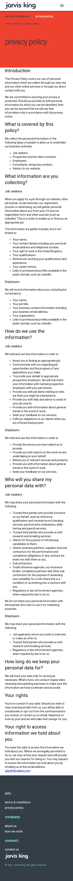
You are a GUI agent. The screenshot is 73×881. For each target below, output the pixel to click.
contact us (12, 849)
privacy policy (14, 808)
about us (11, 826)
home (8, 23)
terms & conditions (18, 802)
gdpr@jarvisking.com (18, 770)
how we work (14, 831)
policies (18, 23)
